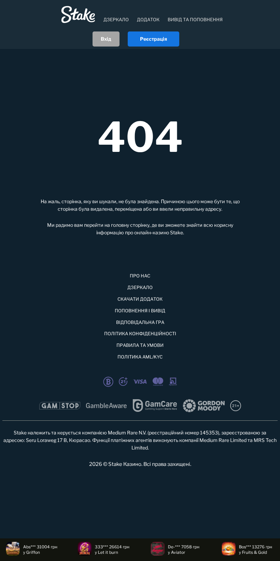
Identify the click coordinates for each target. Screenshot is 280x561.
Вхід (106, 39)
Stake (176, 232)
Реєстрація (153, 39)
